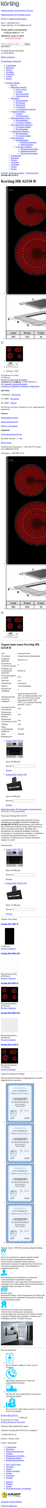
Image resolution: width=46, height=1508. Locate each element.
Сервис (9, 76)
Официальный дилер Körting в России (17, 10)
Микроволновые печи (20, 118)
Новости (9, 1482)
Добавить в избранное (10, 386)
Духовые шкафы (18, 111)
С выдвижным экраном (25, 109)
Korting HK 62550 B (9, 1044)
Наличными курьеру (9, 418)
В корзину (23, 380)
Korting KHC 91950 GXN (16, 774)
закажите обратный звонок (16, 384)
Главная (4, 173)
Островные (20, 107)
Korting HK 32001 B (9, 924)
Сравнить (12, 949)
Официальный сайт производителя (15, 15)
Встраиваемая (22, 809)
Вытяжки (15, 98)
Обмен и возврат (13, 1471)
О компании (11, 65)
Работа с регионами (9, 426)
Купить (9, 770)
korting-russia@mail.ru (18, 19)
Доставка (10, 72)
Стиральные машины (20, 131)
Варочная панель (8, 809)
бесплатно (16, 395)
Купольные (20, 103)
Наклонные (20, 105)
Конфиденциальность (15, 1460)
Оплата (9, 70)
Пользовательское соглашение (18, 1488)
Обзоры (9, 1484)
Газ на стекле (21, 89)
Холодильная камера (29, 153)
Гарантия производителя (11, 434)
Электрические (22, 96)
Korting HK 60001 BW (10, 953)
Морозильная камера (29, 149)
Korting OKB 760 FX (14, 741)
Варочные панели (19, 87)
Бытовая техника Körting (11, 1502)
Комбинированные (29, 142)
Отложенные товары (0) (11, 61)
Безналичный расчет (9, 422)
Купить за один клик (9, 380)
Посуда (14, 85)
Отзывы (9, 1454)
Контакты (10, 68)
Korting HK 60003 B (9, 983)
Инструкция (6, 443)
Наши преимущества (14, 1451)
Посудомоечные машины (22, 125)
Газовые (19, 92)
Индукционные (22, 94)
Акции (9, 79)
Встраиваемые (22, 100)
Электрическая (35, 809)
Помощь (9, 1478)
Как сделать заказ (13, 1464)
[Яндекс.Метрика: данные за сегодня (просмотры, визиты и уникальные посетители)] (9, 1506)
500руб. (13, 403)
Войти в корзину (8, 57)
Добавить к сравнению (29, 386)
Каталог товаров (13, 83)
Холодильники (17, 138)
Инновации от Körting (15, 1456)
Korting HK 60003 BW (10, 1013)
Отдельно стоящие (23, 122)
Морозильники (27, 145)
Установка (10, 74)
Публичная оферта (13, 1458)
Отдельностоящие (23, 127)
